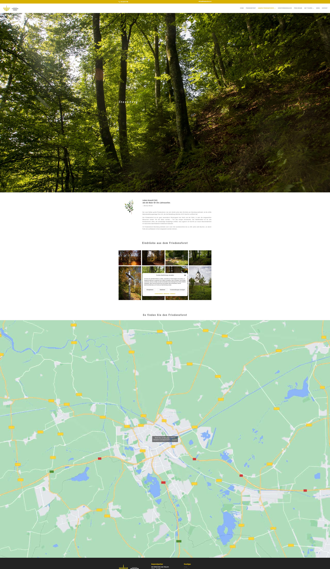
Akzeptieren (150, 289)
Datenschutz (166, 293)
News (318, 8)
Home (242, 8)
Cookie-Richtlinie (159, 293)
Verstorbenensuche (285, 8)
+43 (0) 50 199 (124, 1)
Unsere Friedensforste (266, 8)
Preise (185, 567)
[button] (185, 275)
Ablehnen (162, 289)
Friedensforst (251, 8)
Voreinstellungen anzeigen (177, 289)
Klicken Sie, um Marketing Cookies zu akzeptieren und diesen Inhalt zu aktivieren (165, 439)
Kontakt (324, 8)
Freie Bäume (298, 8)
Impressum (172, 293)
